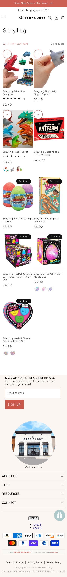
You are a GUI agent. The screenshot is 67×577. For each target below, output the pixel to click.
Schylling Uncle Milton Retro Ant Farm (46, 153)
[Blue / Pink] (50, 289)
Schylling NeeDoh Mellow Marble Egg (48, 275)
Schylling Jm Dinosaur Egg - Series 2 (17, 220)
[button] (4, 18)
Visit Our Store (33, 467)
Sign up (14, 404)
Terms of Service (14, 562)
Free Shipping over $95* (33, 10)
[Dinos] (19, 169)
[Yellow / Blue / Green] (6, 353)
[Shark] (12, 169)
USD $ (33, 518)
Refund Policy (54, 562)
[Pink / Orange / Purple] (12, 353)
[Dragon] (6, 169)
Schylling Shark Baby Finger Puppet (45, 93)
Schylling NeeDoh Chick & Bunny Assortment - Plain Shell (17, 277)
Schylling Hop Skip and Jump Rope (46, 220)
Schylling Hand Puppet (15, 152)
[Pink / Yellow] (44, 289)
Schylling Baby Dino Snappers (14, 93)
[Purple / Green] (37, 289)
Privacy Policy (35, 562)
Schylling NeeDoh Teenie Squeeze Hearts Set (17, 340)
